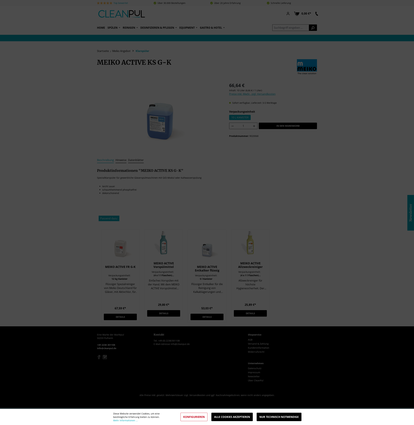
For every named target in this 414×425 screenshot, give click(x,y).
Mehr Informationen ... (125, 420)
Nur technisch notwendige (279, 417)
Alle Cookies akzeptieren (232, 417)
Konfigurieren (194, 417)
